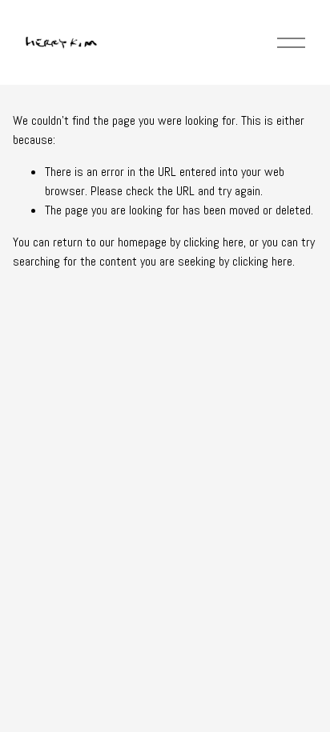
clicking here (213, 242)
